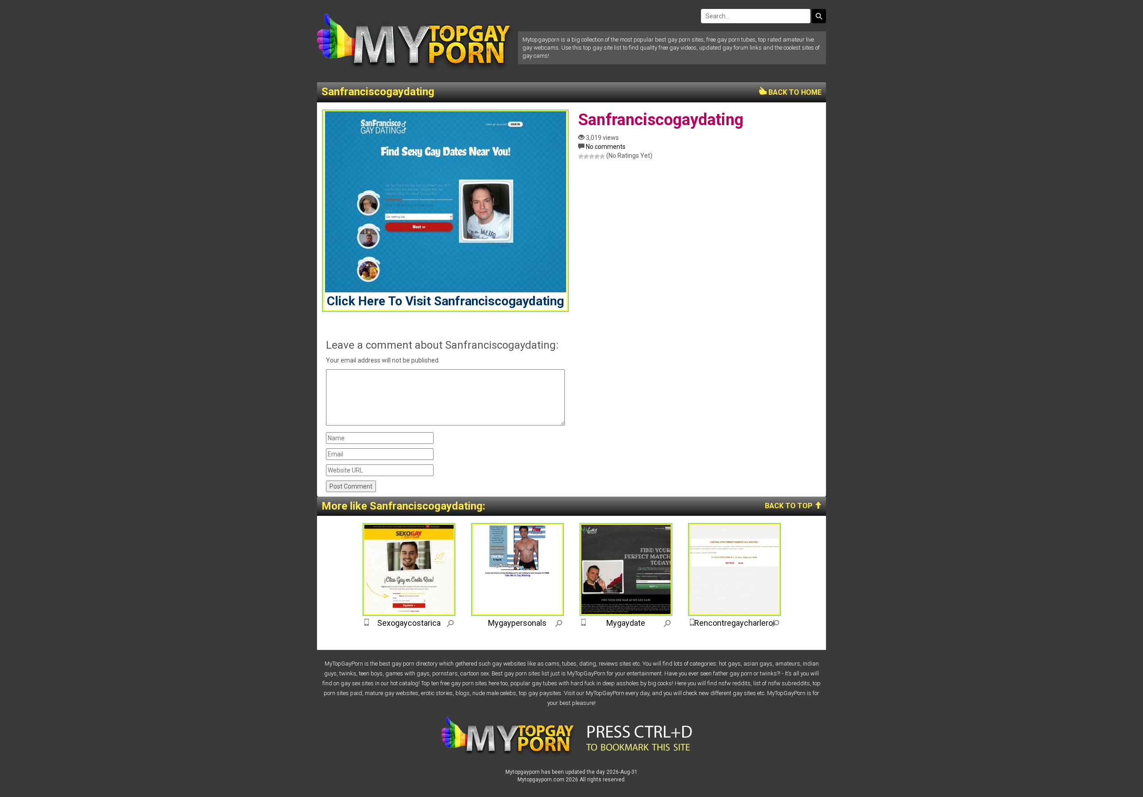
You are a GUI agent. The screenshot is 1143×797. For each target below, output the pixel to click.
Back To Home (794, 92)
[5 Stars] (602, 156)
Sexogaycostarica (409, 623)
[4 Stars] (597, 156)
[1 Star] (581, 156)
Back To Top (789, 506)
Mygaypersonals (517, 623)
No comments (606, 146)
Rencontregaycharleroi (734, 623)
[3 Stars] (591, 156)
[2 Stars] (586, 156)
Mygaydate (625, 623)
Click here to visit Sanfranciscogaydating (445, 301)
